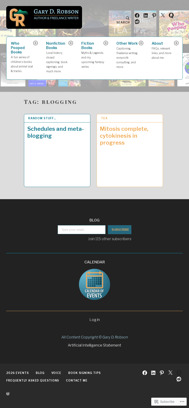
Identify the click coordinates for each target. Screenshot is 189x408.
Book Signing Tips (84, 373)
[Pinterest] (154, 15)
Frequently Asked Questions (32, 380)
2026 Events (17, 373)
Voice (56, 373)
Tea (104, 118)
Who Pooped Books (22, 57)
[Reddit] (137, 21)
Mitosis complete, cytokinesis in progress (124, 135)
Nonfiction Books (57, 57)
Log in (94, 320)
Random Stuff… (42, 118)
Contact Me (76, 380)
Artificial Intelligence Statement (94, 345)
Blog (40, 373)
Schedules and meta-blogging (55, 132)
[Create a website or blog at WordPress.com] (7, 394)
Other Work (127, 54)
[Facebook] (137, 15)
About (161, 50)
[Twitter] (163, 15)
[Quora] (171, 15)
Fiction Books (92, 54)
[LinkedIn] (146, 15)
